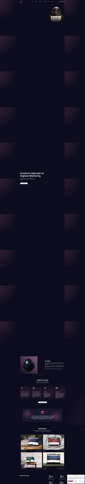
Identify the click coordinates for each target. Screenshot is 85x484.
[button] (83, 475)
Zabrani (76, 481)
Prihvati (70, 481)
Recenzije (45, 1)
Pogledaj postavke (81, 481)
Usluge (36, 1)
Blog (48, 1)
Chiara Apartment (23, 468)
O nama (32, 1)
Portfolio (40, 1)
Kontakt (52, 1)
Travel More (45, 468)
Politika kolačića (75, 482)
